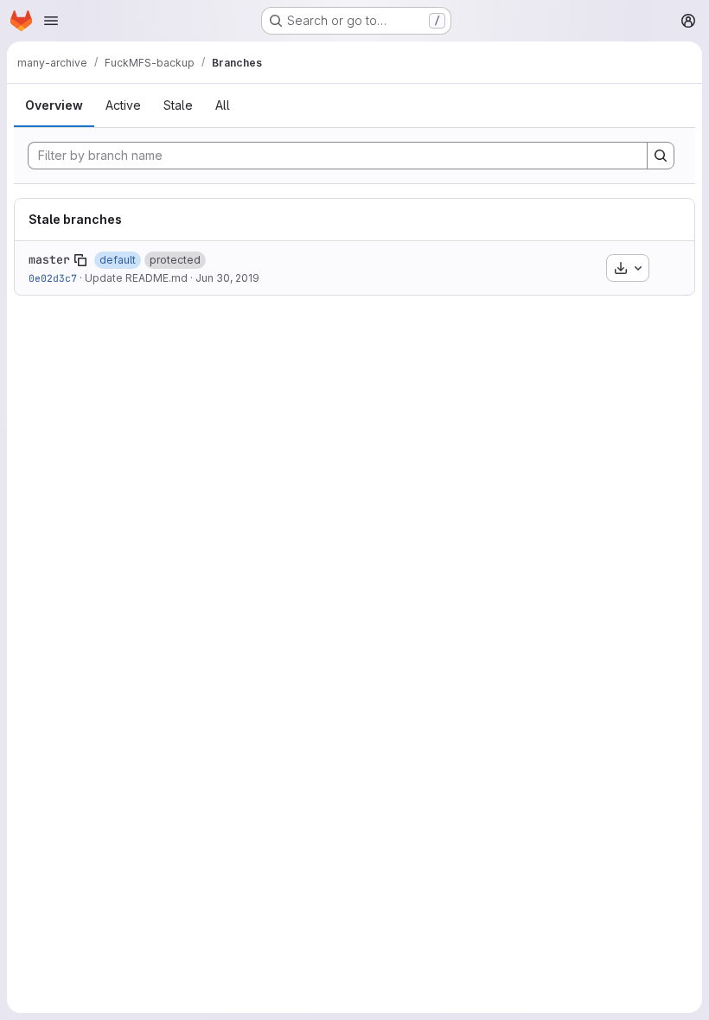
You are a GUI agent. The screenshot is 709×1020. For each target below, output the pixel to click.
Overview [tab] (54, 105)
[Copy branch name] (80, 260)
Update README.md (136, 277)
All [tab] (222, 105)
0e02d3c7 (53, 277)
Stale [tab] (178, 105)
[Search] (660, 155)
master (49, 259)
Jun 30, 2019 (227, 277)
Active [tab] (123, 105)
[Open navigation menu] (51, 21)
